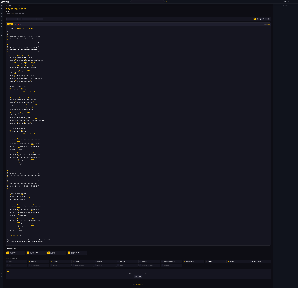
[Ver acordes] (1, 32)
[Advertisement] (285, 30)
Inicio (7, 5)
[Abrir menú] (285, 1)
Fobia (10, 5)
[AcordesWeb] (7, 2)
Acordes (10, 24)
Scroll (25, 19)
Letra (15, 24)
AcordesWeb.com (139, 284)
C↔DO (30, 19)
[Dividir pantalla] (1, 35)
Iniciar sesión (138, 276)
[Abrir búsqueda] (288, 1)
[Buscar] (166, 1)
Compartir (40, 19)
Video (21, 24)
